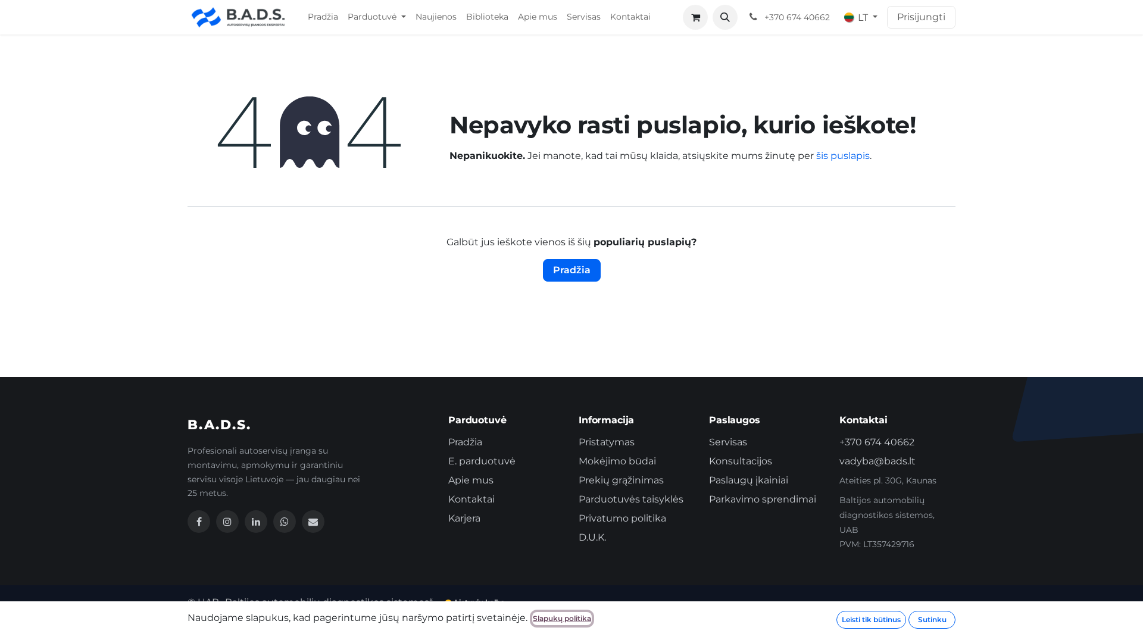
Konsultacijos (740, 461)
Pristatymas (607, 442)
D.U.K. (592, 537)
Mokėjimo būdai (617, 461)
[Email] (313, 521)
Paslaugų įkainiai (748, 480)
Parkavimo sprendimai (762, 499)
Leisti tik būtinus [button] (871, 619)
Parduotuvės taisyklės (631, 499)
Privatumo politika (622, 518)
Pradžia (572, 270)
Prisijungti (921, 17)
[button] (725, 17)
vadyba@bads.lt (877, 461)
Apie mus (471, 480)
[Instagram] (227, 521)
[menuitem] (323, 17)
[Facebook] (199, 521)
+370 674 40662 (876, 442)
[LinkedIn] (256, 521)
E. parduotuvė (482, 461)
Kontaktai (471, 499)
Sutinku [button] (932, 619)
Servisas (728, 442)
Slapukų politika (562, 618)
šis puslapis (843, 155)
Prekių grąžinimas (621, 480)
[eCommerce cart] (695, 17)
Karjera (464, 518)
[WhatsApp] (284, 521)
